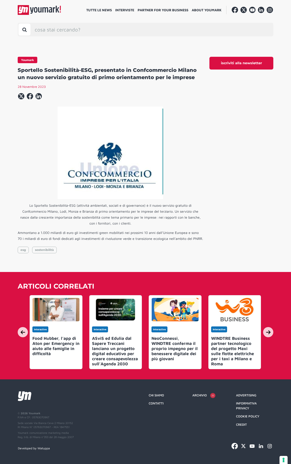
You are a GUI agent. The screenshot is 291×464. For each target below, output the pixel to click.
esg (23, 250)
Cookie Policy (247, 416)
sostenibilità (44, 250)
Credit (241, 424)
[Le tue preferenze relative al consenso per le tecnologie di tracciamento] (283, 460)
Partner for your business (163, 10)
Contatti (156, 403)
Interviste (124, 10)
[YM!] (39, 10)
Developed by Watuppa (34, 448)
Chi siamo (156, 395)
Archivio (199, 395)
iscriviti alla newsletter (241, 63)
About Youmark (207, 10)
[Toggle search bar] (24, 30)
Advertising (246, 395)
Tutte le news (99, 10)
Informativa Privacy (246, 405)
